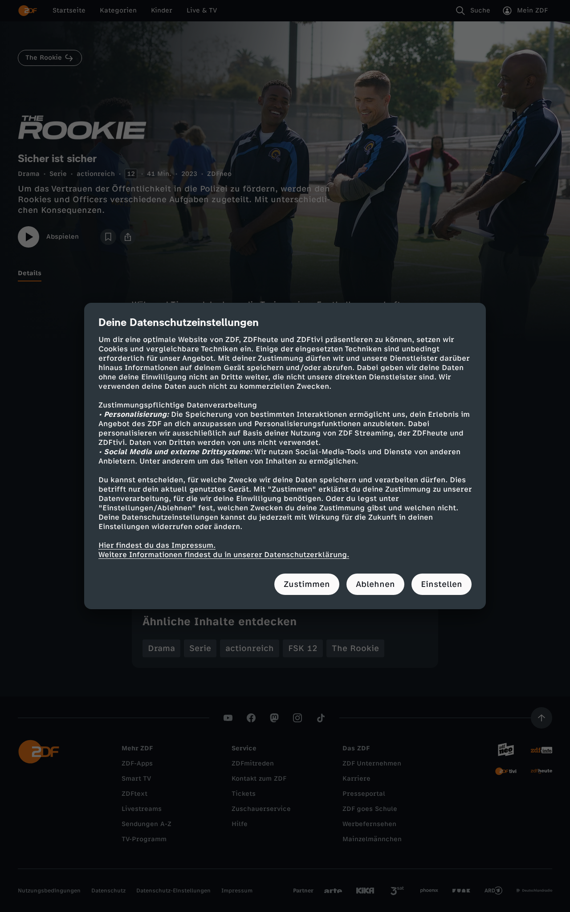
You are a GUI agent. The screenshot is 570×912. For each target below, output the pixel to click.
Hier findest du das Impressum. (157, 545)
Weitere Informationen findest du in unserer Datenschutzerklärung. (223, 554)
